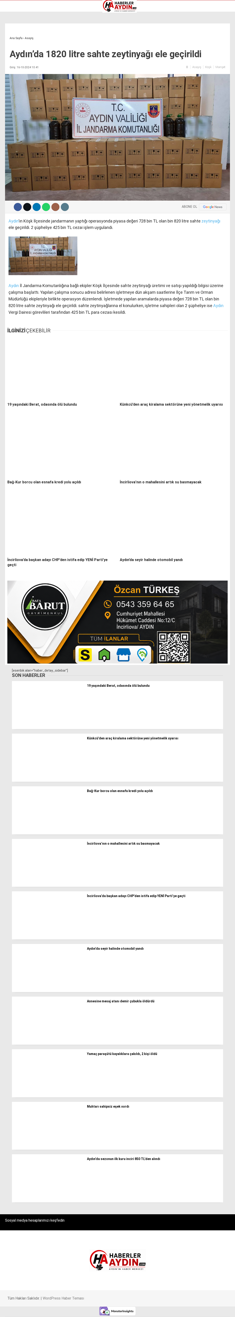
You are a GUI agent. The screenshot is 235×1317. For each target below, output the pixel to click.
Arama (188, 22)
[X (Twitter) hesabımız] (66, 1309)
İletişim (12, 60)
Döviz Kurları (16, 50)
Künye (11, 64)
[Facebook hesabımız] (33, 1309)
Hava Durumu (17, 55)
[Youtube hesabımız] (131, 1309)
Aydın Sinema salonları (23, 45)
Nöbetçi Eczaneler (20, 69)
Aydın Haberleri (18, 35)
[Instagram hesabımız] (98, 1309)
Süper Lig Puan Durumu (24, 74)
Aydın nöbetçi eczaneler (24, 40)
